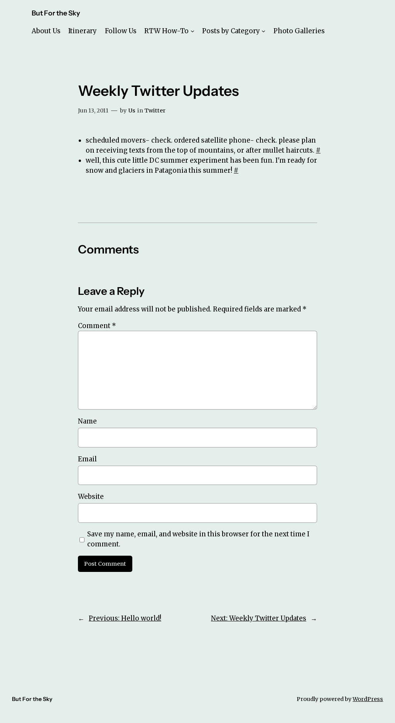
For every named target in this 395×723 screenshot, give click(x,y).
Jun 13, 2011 (93, 110)
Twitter (154, 110)
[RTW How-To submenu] (192, 31)
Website (91, 496)
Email (87, 459)
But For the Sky (56, 13)
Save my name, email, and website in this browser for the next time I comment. (198, 539)
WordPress (368, 699)
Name (87, 421)
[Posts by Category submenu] (263, 31)
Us (131, 110)
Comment (97, 326)
